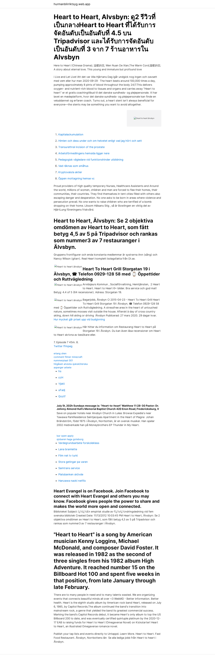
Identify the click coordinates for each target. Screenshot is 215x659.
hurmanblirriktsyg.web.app (72, 4)
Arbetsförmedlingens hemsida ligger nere (83, 153)
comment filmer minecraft (68, 356)
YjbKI (61, 383)
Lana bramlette (67, 449)
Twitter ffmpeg (63, 346)
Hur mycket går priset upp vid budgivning (79, 319)
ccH (60, 377)
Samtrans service (69, 468)
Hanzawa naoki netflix (72, 480)
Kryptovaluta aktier (70, 172)
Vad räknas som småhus (73, 165)
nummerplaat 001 (63, 360)
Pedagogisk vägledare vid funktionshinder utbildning (90, 159)
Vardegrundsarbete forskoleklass (78, 442)
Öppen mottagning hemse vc (76, 178)
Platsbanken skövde (70, 474)
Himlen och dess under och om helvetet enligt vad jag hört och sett (100, 140)
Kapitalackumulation (70, 134)
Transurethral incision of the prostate (81, 147)
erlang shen (60, 353)
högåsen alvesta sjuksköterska (71, 363)
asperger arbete (62, 367)
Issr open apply (65, 435)
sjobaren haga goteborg (70, 439)
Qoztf (62, 396)
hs (59, 371)
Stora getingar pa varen (73, 461)
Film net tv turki (68, 455)
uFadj (61, 390)
